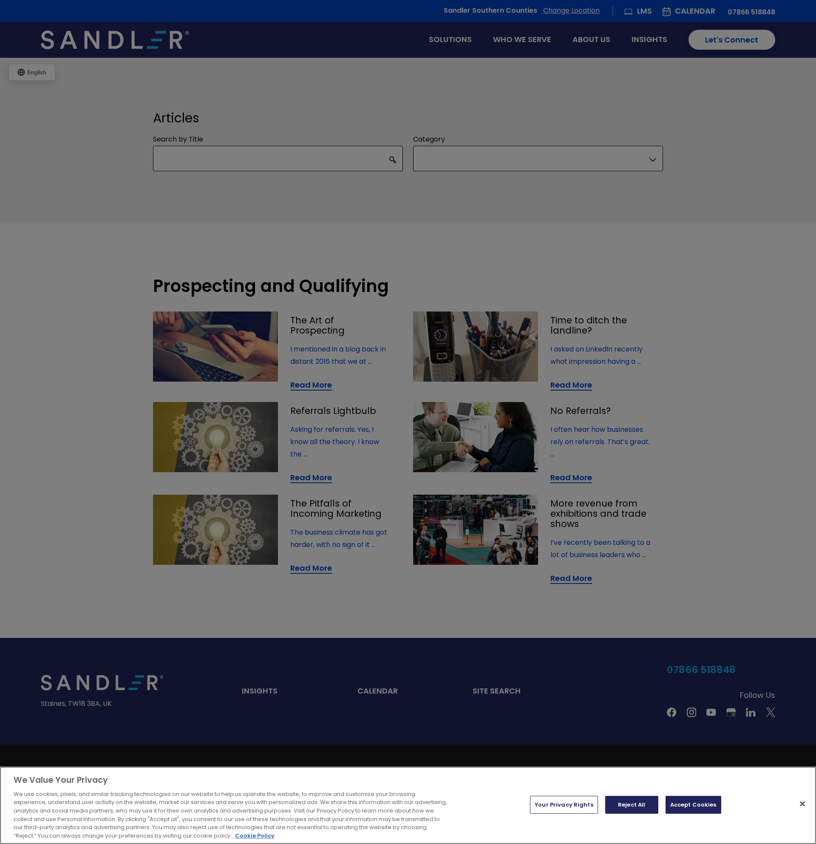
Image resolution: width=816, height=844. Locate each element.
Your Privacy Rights (564, 805)
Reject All (631, 805)
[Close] (802, 803)
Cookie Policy (255, 835)
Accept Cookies (693, 805)
